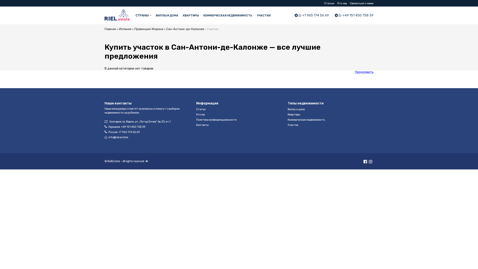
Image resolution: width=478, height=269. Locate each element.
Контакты (202, 125)
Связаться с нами (361, 3)
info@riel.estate (118, 137)
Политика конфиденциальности (216, 119)
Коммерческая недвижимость (227, 15)
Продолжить (364, 72)
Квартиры (191, 15)
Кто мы (342, 3)
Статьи (329, 3)
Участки (264, 15)
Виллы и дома (167, 15)
